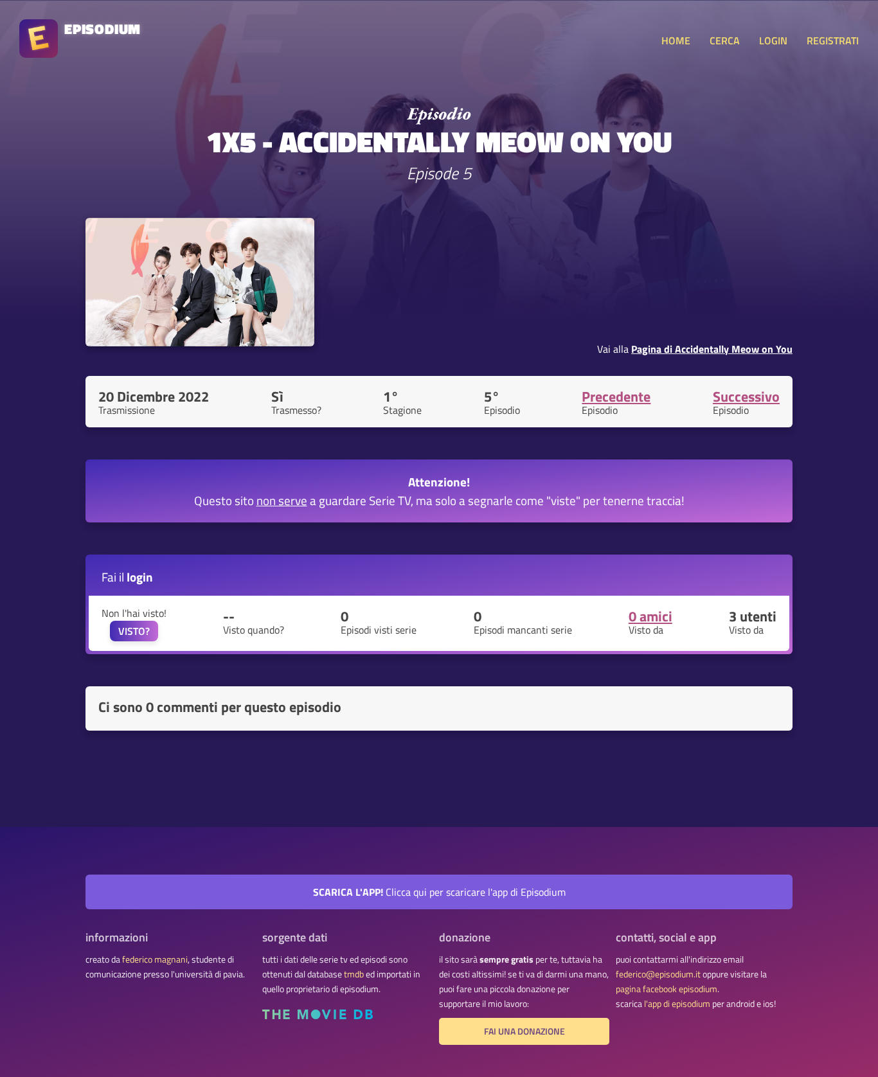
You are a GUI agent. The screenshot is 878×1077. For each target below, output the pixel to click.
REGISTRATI (833, 40)
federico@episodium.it (658, 974)
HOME (675, 40)
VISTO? (134, 631)
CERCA (725, 40)
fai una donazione (524, 1031)
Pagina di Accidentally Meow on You (712, 349)
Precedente (616, 396)
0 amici (650, 616)
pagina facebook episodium (666, 989)
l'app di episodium (677, 1004)
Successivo (746, 396)
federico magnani (155, 959)
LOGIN (773, 40)
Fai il (127, 576)
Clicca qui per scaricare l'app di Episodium (439, 892)
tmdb (354, 974)
